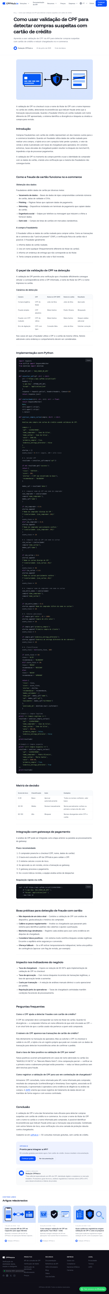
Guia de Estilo (50, 1276)
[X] (11, 1276)
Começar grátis (101, 3)
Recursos (52, 3)
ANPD (27, 1090)
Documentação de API (38, 3)
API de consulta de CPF (32, 1260)
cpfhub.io (34, 1135)
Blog (15, 13)
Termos (91, 1264)
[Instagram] (14, 1276)
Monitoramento (29, 1272)
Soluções (25, 3)
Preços (63, 3)
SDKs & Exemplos (51, 1267)
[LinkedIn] (7, 1276)
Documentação (50, 1260)
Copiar (88, 360)
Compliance (71, 1264)
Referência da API (51, 1264)
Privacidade (92, 1260)
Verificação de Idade (31, 1264)
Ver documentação (46, 1158)
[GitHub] (3, 1276)
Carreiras (70, 1270)
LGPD (90, 1267)
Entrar (92, 3)
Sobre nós (70, 1260)
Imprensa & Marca (73, 1267)
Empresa (73, 3)
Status (47, 1273)
